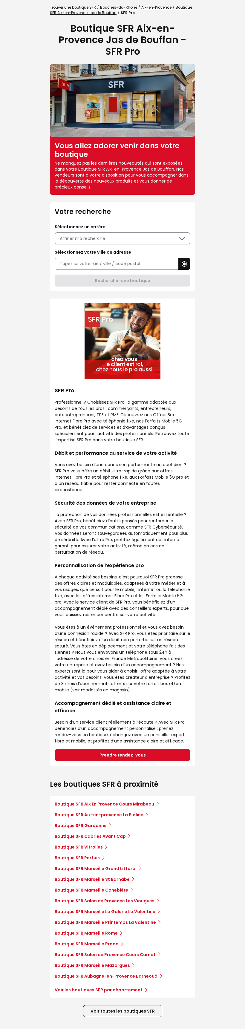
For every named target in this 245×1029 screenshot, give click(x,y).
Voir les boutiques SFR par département (99, 990)
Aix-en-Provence (156, 7)
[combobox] (116, 264)
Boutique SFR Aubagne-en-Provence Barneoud (106, 976)
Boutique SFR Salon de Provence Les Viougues (104, 901)
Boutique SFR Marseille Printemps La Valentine (105, 922)
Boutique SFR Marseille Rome (86, 933)
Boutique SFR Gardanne (81, 826)
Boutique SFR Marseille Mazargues (92, 965)
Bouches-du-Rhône (118, 7)
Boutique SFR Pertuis (77, 858)
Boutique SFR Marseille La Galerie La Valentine (105, 912)
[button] (184, 264)
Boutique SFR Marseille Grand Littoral (96, 869)
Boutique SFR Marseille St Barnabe (92, 879)
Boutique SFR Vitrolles (79, 847)
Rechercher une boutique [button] (122, 281)
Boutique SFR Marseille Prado (87, 944)
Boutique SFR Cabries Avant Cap (90, 836)
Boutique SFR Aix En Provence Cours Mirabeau (104, 804)
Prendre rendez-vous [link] (122, 755)
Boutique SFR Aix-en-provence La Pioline (99, 815)
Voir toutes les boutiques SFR (123, 1011)
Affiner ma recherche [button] (82, 238)
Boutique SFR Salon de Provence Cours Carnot (105, 955)
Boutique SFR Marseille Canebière (91, 890)
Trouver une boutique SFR (73, 7)
